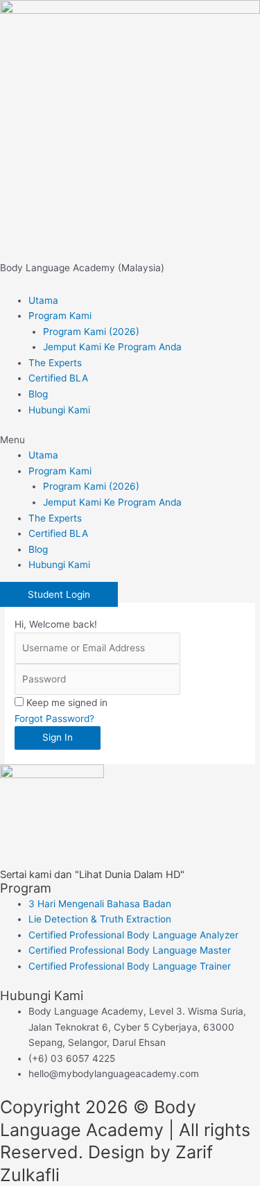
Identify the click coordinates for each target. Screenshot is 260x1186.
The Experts (55, 362)
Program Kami (60, 315)
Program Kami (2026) (91, 331)
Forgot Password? (54, 718)
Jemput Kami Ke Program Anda (112, 346)
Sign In (57, 737)
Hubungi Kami (59, 409)
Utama (43, 300)
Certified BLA (58, 378)
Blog (38, 393)
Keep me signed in (66, 702)
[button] (130, 440)
